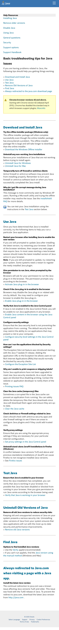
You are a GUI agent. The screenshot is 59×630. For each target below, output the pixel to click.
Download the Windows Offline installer (23, 149)
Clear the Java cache (14, 408)
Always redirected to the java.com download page (28, 91)
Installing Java (10, 18)
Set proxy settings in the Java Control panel (25, 441)
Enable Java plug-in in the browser (21, 300)
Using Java (8, 32)
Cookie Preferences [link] (43, 619)
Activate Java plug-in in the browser (22, 284)
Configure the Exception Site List (20, 364)
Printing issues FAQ (14, 386)
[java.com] (6, 3)
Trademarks (35, 622)
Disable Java (9, 27)
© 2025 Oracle (29, 617)
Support (24, 619)
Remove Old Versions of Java (19, 85)
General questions (11, 37)
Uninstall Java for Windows (18, 163)
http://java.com (16, 597)
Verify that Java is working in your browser (25, 495)
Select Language (14, 619)
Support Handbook (12, 52)
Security (7, 42)
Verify (15, 549)
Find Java (9, 88)
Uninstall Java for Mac (15, 166)
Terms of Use (24, 622)
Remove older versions (14, 22)
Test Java (9, 82)
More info (41, 108)
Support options (11, 47)
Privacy (32, 619)
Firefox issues (15, 460)
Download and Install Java (17, 76)
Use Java (9, 79)
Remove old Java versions (17, 529)
